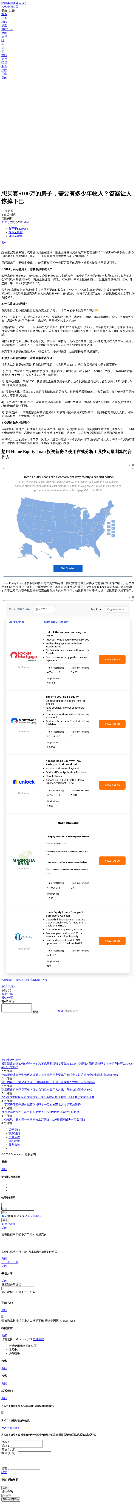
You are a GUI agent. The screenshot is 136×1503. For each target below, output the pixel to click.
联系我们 (14, 1133)
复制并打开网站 (11, 1499)
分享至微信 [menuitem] (15, 232)
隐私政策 (14, 1140)
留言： (5, 1468)
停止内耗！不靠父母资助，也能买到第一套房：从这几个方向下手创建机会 (48, 1082)
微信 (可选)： (9, 1453)
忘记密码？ (35, 1216)
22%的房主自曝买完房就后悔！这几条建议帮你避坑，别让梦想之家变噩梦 (47, 1097)
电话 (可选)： (9, 1449)
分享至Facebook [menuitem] (18, 228)
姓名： (5, 1441)
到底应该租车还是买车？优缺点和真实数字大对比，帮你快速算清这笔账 (46, 1089)
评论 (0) (6, 222)
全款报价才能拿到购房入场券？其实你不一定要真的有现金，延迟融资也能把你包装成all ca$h (59, 1074)
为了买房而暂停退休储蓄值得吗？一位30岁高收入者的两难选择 (41, 1104)
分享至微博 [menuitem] (15, 236)
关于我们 (14, 1129)
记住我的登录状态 (16, 1216)
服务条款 (14, 1144)
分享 (26, 222)
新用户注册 (8, 1224)
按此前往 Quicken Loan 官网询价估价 (24, 979)
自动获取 (38, 1339)
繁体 (4, 242)
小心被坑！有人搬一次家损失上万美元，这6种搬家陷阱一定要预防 (43, 1119)
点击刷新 (34, 1251)
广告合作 (14, 1137)
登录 (60, 1010)
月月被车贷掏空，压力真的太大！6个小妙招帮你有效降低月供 (40, 1112)
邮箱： (5, 1445)
